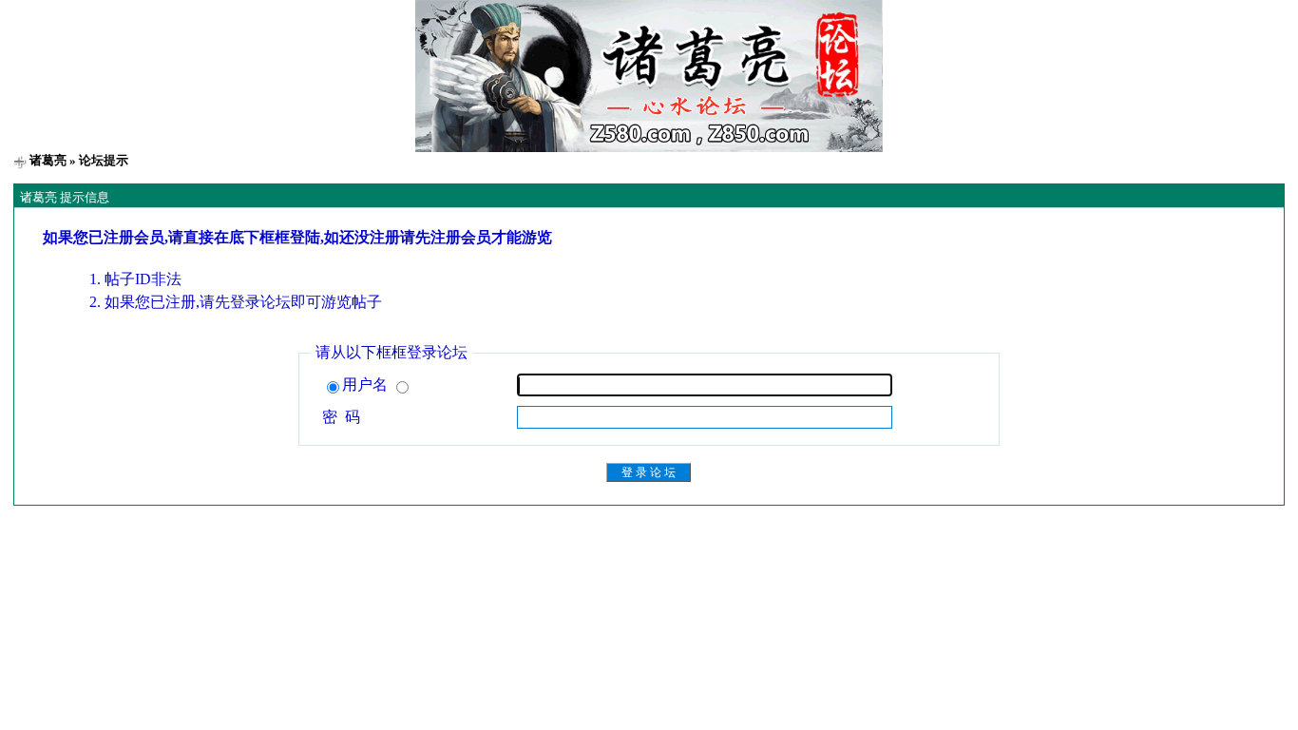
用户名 (366, 384)
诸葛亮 (48, 160)
